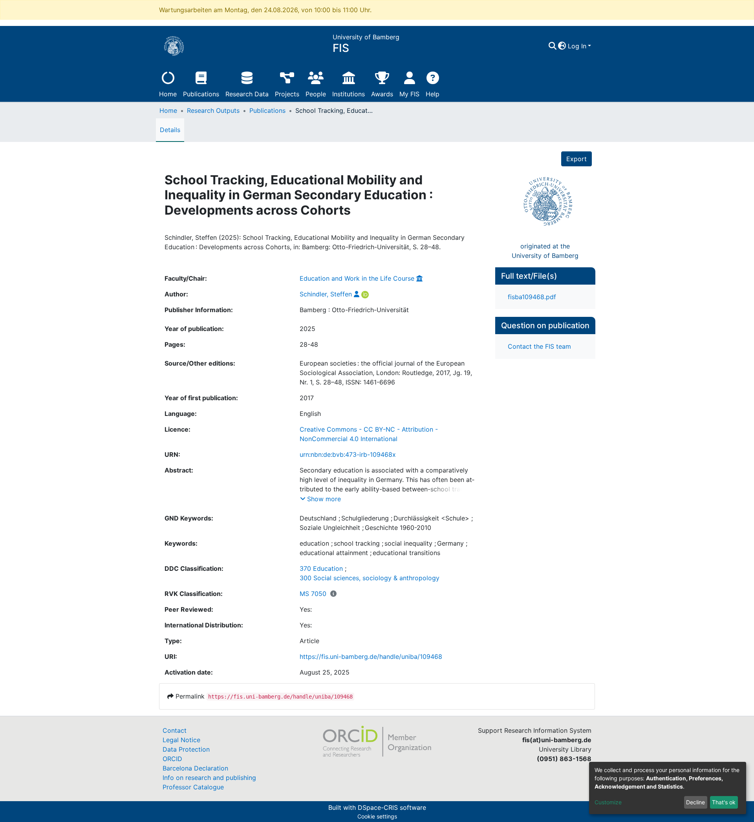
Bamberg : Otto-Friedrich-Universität (354, 310)
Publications (201, 94)
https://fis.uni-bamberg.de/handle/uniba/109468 (371, 656)
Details (170, 130)
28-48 (309, 344)
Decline (695, 802)
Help (432, 94)
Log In (577, 46)
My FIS (409, 94)
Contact (175, 730)
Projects (287, 94)
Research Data (247, 94)
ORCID (172, 759)
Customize (608, 802)
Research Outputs (213, 110)
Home (168, 94)
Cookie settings (377, 816)
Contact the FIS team (539, 346)
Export (576, 159)
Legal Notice (181, 740)
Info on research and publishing (209, 778)
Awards (382, 94)
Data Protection (186, 749)
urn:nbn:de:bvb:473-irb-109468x (348, 454)
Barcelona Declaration (195, 768)
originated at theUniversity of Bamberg (545, 250)
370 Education (321, 568)
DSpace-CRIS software (392, 807)
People (316, 94)
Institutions (348, 94)
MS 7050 (313, 594)
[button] (562, 46)
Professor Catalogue (193, 787)
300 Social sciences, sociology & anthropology (369, 578)
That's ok (724, 802)
